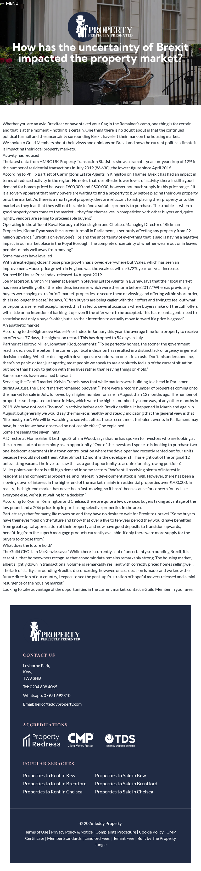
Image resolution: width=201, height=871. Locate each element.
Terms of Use (36, 831)
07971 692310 (57, 695)
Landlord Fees (97, 838)
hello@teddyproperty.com (58, 703)
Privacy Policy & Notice (72, 831)
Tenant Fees (124, 838)
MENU (12, 3)
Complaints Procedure (116, 831)
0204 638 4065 (43, 686)
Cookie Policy (151, 831)
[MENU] (2, 3)
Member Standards (64, 838)
